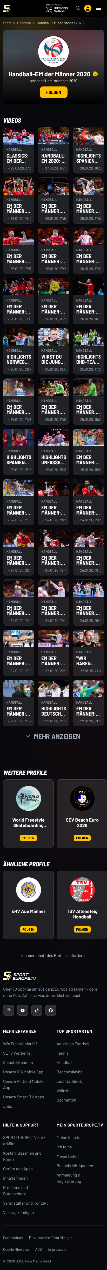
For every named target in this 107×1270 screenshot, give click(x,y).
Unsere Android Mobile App (23, 1084)
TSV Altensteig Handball (82, 914)
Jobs (7, 1106)
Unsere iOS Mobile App (23, 1071)
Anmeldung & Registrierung (69, 1178)
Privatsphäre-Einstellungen (50, 1237)
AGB (38, 1249)
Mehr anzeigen (57, 736)
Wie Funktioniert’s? (20, 1043)
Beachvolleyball (70, 1071)
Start (7, 23)
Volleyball (65, 1090)
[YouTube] (22, 1010)
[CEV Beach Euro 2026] (82, 798)
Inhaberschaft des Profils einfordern (53, 955)
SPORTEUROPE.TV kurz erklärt (24, 1140)
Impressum (57, 1249)
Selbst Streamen (18, 1062)
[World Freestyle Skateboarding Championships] (28, 798)
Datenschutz (13, 1237)
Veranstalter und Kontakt (25, 1203)
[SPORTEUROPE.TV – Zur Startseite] (6, 8)
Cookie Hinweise (16, 1249)
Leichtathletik (69, 1081)
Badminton (66, 1100)
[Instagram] (8, 1010)
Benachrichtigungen (75, 1165)
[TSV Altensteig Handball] (82, 889)
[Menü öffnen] (98, 8)
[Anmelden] (87, 8)
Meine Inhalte (69, 1137)
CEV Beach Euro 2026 (82, 822)
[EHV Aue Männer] (28, 889)
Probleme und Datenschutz (15, 1190)
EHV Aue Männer (28, 911)
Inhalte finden (15, 1178)
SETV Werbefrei (17, 1053)
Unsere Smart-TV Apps (23, 1096)
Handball (24, 23)
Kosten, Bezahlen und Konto (22, 1156)
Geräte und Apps (18, 1168)
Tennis (63, 1053)
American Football (73, 1043)
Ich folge (64, 1146)
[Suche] (78, 8)
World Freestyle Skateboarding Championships (28, 823)
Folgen (53, 92)
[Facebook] (50, 1010)
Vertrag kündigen (18, 1212)
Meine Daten (68, 1156)
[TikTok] (36, 1010)
